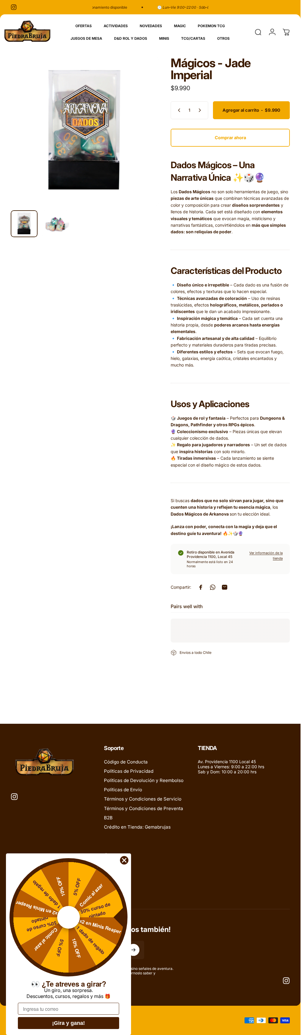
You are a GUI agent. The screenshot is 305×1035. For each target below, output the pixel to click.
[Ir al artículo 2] (55, 223)
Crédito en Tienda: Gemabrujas (137, 827)
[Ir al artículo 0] (24, 223)
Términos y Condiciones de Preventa (143, 808)
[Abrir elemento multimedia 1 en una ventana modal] (85, 131)
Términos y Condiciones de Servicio (142, 799)
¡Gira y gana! (68, 1023)
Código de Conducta (126, 762)
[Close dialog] (124, 860)
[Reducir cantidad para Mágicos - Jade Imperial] (178, 110)
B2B (108, 818)
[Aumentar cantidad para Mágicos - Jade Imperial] (201, 110)
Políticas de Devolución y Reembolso (143, 780)
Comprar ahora (230, 137)
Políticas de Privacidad (128, 771)
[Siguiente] (144, 141)
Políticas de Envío (123, 789)
